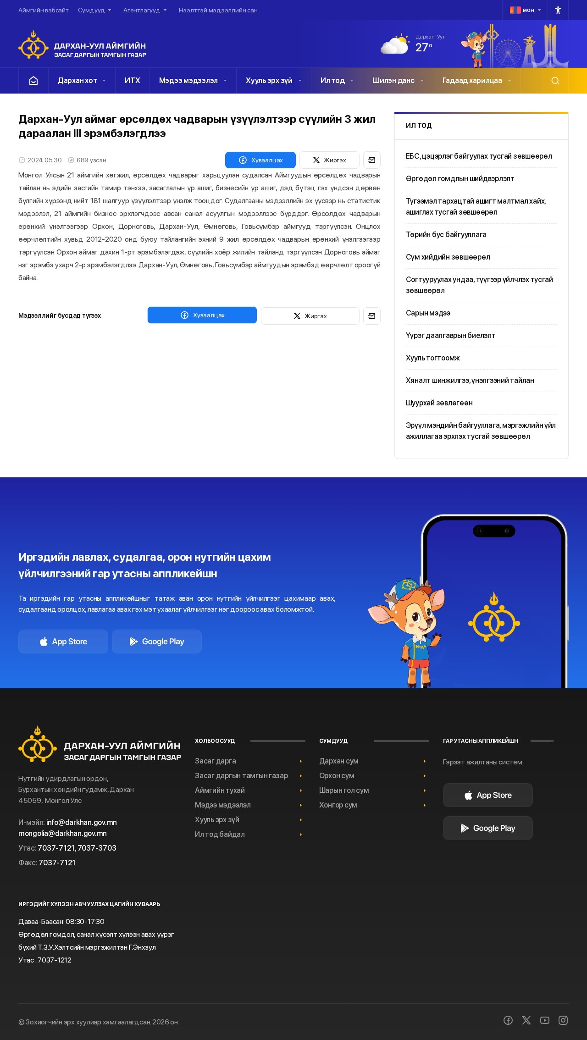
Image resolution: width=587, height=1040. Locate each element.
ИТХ (132, 80)
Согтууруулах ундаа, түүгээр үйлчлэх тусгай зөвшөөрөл (479, 285)
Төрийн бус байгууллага (446, 234)
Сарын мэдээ (428, 313)
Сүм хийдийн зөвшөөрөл (448, 257)
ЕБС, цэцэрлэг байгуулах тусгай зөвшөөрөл (479, 156)
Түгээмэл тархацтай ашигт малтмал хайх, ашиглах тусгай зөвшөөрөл (476, 206)
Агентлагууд (142, 10)
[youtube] (544, 1020)
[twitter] (526, 1020)
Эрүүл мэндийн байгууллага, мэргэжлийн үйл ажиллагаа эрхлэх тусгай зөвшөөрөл (481, 431)
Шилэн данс (393, 80)
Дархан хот (77, 80)
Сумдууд (91, 10)
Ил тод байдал (220, 834)
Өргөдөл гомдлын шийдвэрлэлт (460, 178)
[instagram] (563, 1020)
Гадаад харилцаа (472, 80)
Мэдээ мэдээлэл (188, 80)
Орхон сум (336, 775)
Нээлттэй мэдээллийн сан (218, 10)
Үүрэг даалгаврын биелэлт (451, 335)
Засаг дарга (215, 761)
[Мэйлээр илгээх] (372, 160)
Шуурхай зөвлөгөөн (439, 402)
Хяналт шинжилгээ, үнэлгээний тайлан (470, 380)
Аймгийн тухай (220, 790)
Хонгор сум (338, 805)
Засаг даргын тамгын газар (241, 775)
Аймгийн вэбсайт (43, 10)
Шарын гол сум (344, 790)
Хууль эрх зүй (269, 80)
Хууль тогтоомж (433, 358)
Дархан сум (339, 761)
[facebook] (508, 1020)
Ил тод (332, 80)
